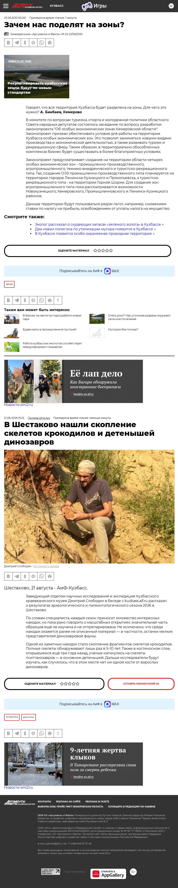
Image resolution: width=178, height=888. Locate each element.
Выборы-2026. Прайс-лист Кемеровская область (70, 806)
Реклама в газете (97, 801)
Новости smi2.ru (18, 405)
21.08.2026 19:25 (14, 417)
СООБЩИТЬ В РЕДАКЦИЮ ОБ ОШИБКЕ (131, 806)
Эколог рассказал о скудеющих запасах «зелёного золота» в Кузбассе (98, 224)
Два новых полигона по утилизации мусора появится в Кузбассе (94, 229)
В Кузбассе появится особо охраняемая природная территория (93, 234)
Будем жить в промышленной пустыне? (50, 329)
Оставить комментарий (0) (141, 683)
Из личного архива (46, 566)
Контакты (44, 801)
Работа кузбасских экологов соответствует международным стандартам (52, 345)
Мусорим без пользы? (123, 329)
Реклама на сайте (68, 801)
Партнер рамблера (75, 871)
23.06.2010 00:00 (15, 17)
